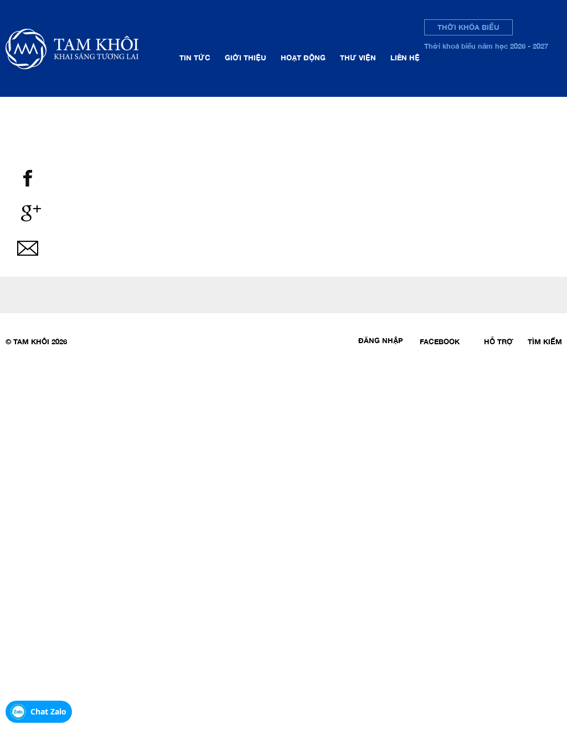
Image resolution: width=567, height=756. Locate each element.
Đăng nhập (380, 340)
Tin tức (194, 57)
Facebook (440, 341)
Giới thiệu (245, 57)
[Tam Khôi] (89, 48)
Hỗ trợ (498, 341)
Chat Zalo (48, 711)
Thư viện (358, 57)
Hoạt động (303, 57)
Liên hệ (405, 57)
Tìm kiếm (545, 341)
